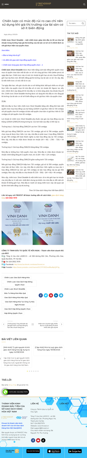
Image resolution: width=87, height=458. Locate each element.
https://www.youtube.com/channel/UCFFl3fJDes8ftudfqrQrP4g (36, 267)
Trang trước (33, 324)
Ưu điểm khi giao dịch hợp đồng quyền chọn (19, 60)
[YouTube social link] (38, 440)
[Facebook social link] (41, 295)
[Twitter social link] (46, 295)
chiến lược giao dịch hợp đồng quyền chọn (19, 283)
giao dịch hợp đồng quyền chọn (17, 309)
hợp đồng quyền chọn (13, 313)
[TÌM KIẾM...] (82, 23)
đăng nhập (12, 385)
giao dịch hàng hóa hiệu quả (16, 297)
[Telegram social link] (61, 295)
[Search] (84, 4)
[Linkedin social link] (56, 295)
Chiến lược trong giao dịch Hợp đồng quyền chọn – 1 (23, 65)
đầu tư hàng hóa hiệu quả (15, 293)
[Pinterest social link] (51, 295)
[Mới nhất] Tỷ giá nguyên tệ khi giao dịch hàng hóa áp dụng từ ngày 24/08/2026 (16, 349)
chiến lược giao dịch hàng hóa (17, 277)
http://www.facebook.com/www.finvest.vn (29, 264)
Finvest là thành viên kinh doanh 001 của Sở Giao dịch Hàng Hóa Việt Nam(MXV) (13, 425)
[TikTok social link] (43, 440)
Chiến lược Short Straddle (14, 289)
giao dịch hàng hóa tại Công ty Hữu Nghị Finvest (19, 303)
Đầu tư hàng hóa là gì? (11, 55)
